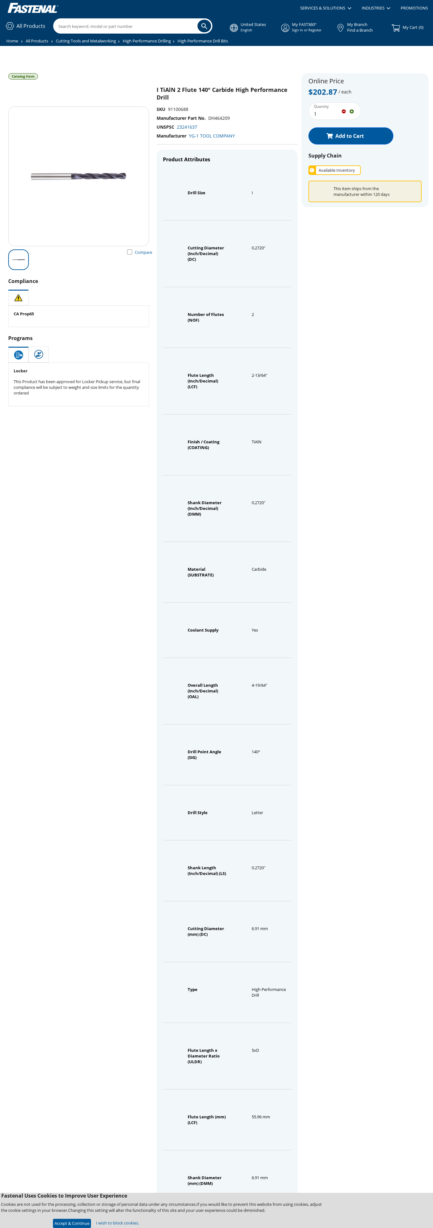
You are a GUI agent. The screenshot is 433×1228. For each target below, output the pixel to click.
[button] (325, 8)
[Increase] (352, 111)
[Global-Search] (204, 26)
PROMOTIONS (414, 8)
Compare (143, 252)
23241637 (187, 127)
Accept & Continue (72, 1223)
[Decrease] (344, 111)
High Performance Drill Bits (203, 41)
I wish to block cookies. (117, 1223)
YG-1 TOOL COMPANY (212, 136)
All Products (37, 41)
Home (12, 41)
